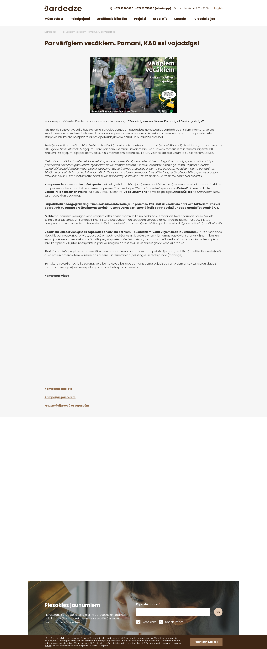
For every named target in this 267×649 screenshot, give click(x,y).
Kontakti (180, 19)
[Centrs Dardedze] (63, 8)
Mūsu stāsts (54, 19)
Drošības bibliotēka (112, 19)
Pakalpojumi (80, 19)
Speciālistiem (174, 622)
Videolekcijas (204, 19)
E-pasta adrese (148, 604)
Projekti (140, 19)
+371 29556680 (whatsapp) (153, 8)
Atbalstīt (160, 19)
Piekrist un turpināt (206, 641)
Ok (218, 612)
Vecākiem (149, 622)
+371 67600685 (123, 8)
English (218, 8)
